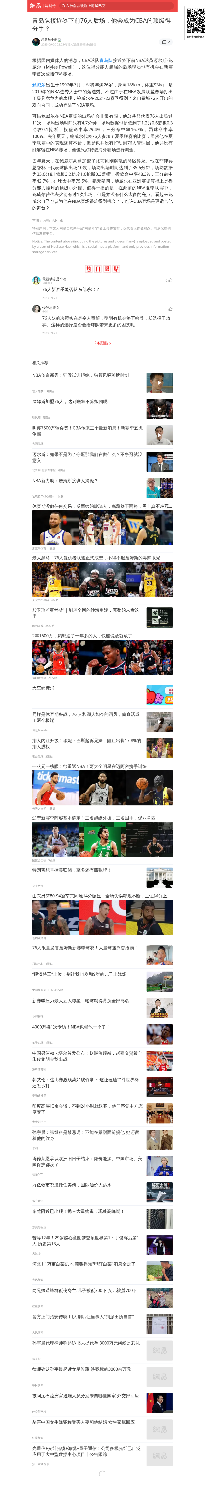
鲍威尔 (39, 85)
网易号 (50, 5)
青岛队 (106, 60)
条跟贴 (101, 342)
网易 (35, 6)
